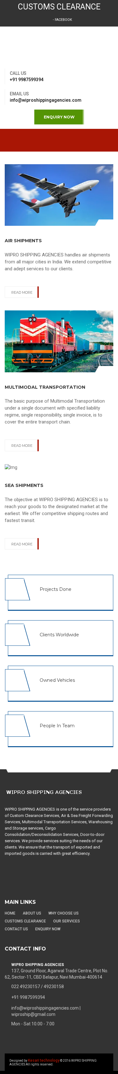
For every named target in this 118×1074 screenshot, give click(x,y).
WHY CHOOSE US (63, 913)
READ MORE (21, 292)
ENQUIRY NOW (59, 117)
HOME (10, 913)
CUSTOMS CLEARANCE (59, 6)
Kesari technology (43, 1060)
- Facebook (62, 20)
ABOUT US (32, 913)
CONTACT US (16, 929)
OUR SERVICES (66, 921)
